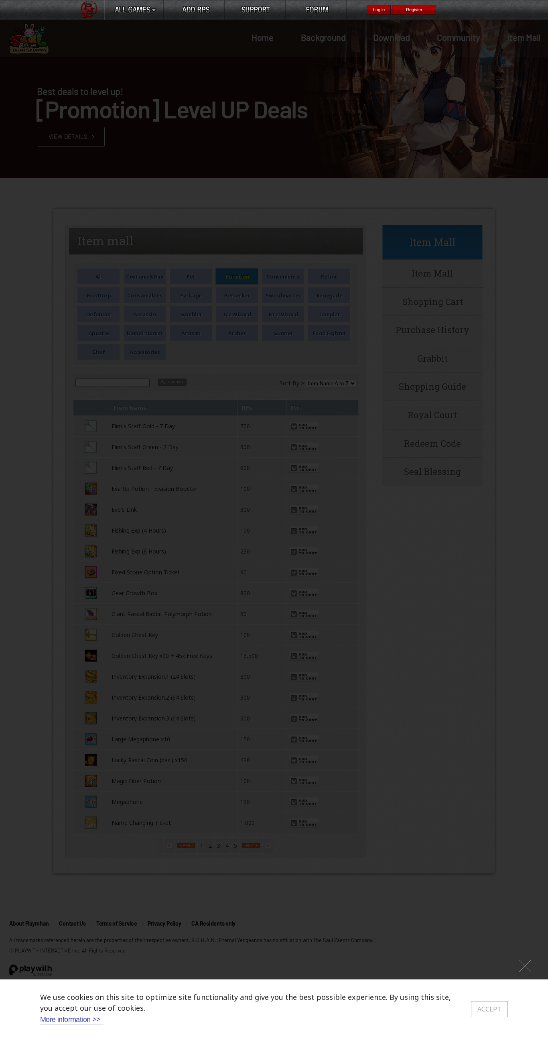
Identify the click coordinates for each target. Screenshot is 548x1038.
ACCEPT (489, 1009)
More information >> (70, 1020)
